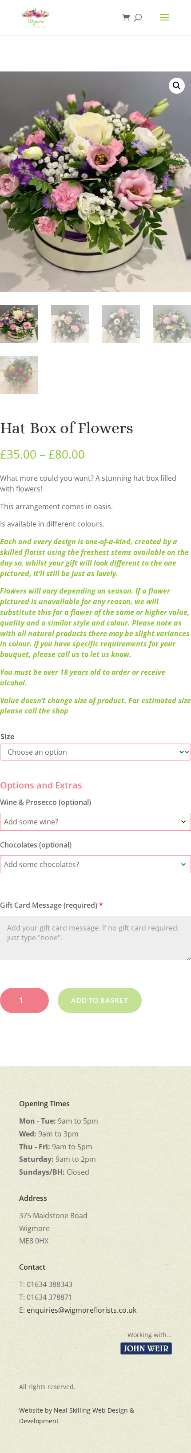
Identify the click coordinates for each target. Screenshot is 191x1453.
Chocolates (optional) (36, 845)
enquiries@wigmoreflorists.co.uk (81, 1310)
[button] (177, 86)
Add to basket (99, 1000)
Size (7, 736)
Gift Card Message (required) (51, 905)
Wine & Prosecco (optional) (45, 802)
